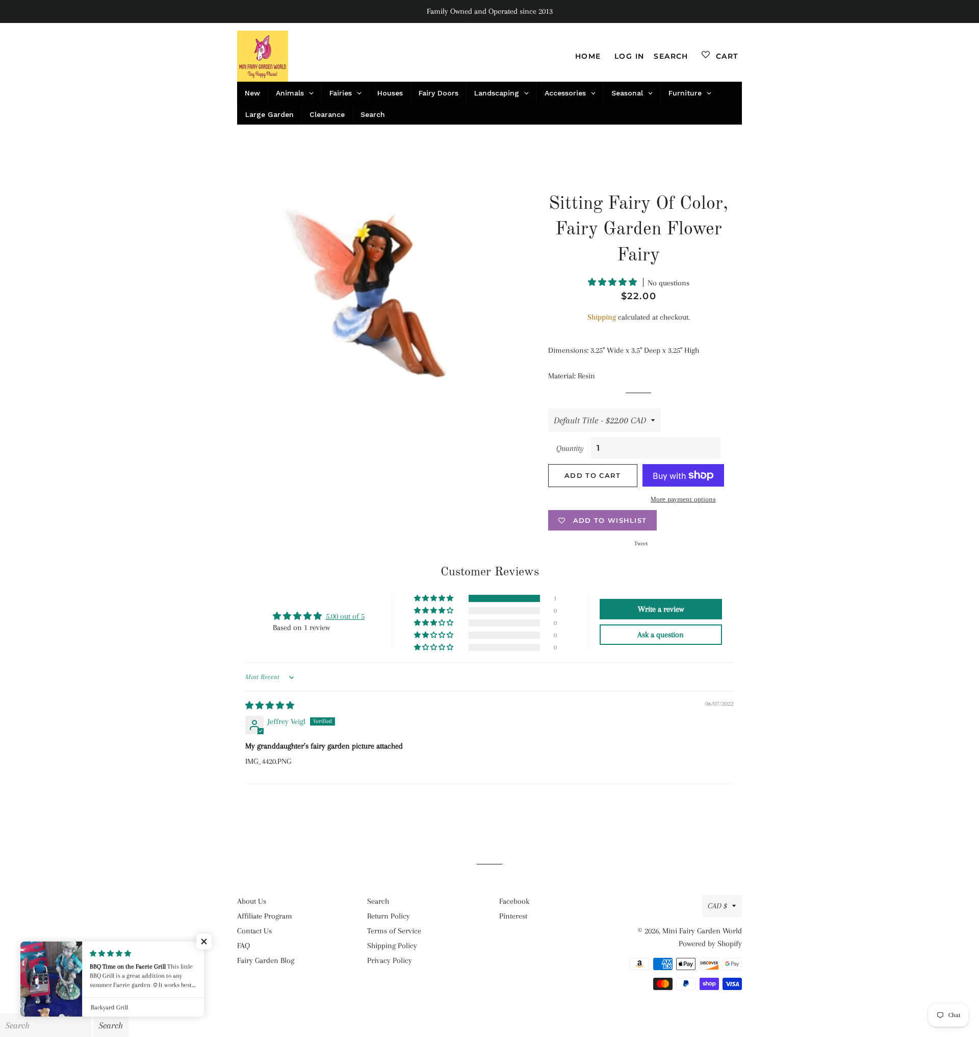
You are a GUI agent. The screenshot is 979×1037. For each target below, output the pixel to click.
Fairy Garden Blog (265, 960)
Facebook (514, 901)
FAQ (243, 945)
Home (588, 56)
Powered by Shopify (710, 943)
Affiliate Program (264, 916)
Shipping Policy (392, 945)
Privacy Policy (389, 960)
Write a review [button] (661, 609)
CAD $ (717, 905)
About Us (251, 901)
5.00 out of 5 (345, 616)
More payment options (683, 499)
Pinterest (513, 916)
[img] (269, 705)
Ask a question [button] (660, 634)
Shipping (601, 317)
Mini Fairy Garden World (702, 930)
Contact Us (254, 930)
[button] (613, 282)
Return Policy (388, 916)
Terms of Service (394, 930)
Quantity (570, 448)
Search (378, 901)
